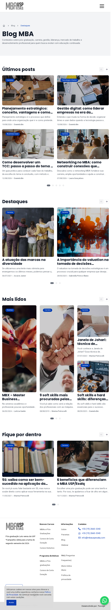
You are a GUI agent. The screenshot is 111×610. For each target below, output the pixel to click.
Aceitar (11, 602)
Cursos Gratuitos (47, 548)
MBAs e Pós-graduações (45, 563)
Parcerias (65, 534)
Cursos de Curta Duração (47, 540)
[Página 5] (63, 185)
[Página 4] (60, 185)
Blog (63, 540)
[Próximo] (106, 69)
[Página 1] (48, 185)
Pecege (101, 606)
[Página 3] (56, 185)
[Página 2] (53, 185)
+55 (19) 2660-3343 (91, 529)
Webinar (64, 545)
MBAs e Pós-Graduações (45, 531)
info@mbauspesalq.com (93, 537)
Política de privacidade (66, 577)
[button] (101, 6)
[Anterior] (101, 69)
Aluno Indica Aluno (66, 568)
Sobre (63, 529)
